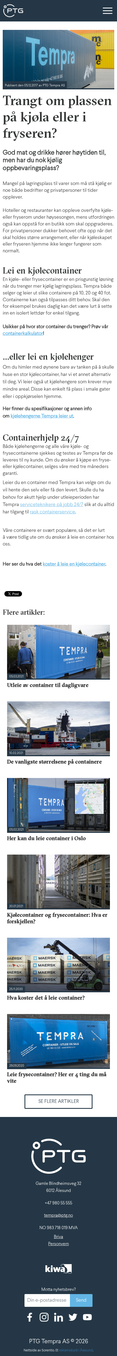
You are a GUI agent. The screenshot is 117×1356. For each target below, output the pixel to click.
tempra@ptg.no (58, 1215)
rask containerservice (52, 512)
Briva (58, 1237)
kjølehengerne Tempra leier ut (42, 416)
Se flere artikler (58, 1101)
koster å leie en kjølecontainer (74, 564)
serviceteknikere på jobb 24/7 (51, 505)
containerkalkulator (23, 333)
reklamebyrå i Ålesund (76, 1350)
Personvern (58, 1244)
